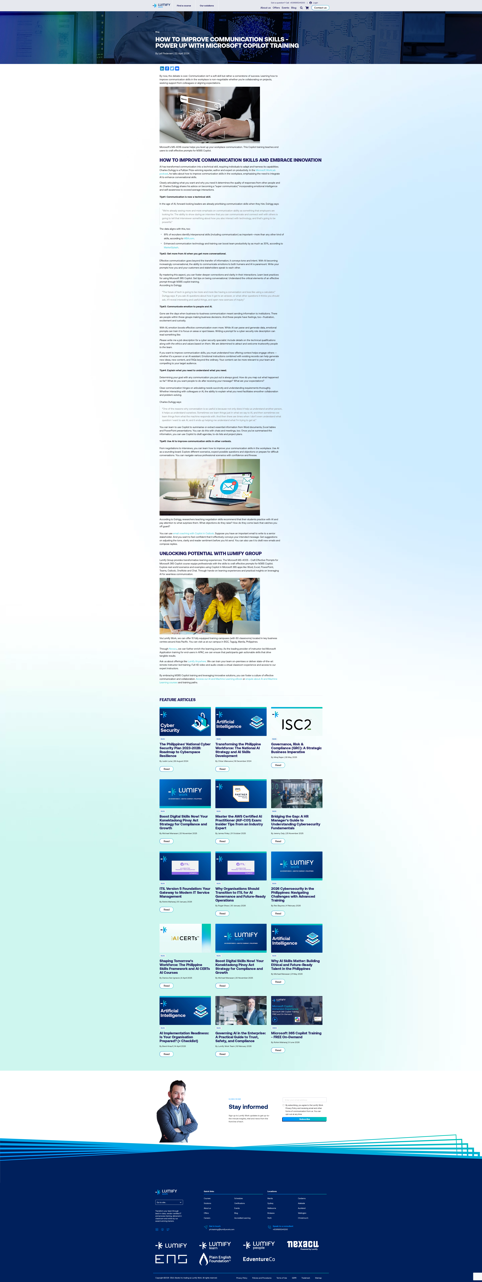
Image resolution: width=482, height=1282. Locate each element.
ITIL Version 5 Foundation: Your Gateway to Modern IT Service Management (185, 892)
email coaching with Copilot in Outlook (193, 533)
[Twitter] (167, 1229)
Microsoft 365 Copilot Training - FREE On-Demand (296, 1035)
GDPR (294, 1278)
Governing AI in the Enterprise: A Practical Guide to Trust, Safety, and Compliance (240, 1037)
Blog (293, 7)
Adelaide (301, 1203)
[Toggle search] (301, 7)
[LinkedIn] (156, 1229)
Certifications (239, 1203)
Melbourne (271, 1208)
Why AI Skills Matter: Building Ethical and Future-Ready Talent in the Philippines (295, 965)
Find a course (184, 5)
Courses (207, 1198)
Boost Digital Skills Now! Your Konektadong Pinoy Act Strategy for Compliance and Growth (184, 822)
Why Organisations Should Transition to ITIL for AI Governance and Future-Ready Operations (240, 894)
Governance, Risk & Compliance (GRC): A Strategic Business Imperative (296, 748)
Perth (269, 1218)
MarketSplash (171, 247)
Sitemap (318, 1278)
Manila (270, 1198)
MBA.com (189, 238)
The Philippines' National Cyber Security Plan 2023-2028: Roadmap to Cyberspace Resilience (185, 750)
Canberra (302, 1198)
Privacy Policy (241, 1278)
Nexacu (173, 648)
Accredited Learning (242, 1218)
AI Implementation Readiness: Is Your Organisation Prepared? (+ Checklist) (184, 1037)
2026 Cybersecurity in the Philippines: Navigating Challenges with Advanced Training (293, 894)
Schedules (238, 1198)
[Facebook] (162, 1229)
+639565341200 (298, 2)
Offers (276, 7)
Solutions (207, 1203)
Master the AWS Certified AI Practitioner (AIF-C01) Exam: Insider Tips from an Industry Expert (239, 822)
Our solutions (207, 5)
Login (315, 2)
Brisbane (271, 1213)
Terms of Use (282, 1278)
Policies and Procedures (262, 1278)
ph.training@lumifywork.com (221, 1229)
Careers (207, 1218)
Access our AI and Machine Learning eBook (219, 678)
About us (265, 7)
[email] (177, 69)
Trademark (306, 1278)
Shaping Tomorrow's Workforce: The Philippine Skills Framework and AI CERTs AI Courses (185, 967)
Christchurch (303, 1218)
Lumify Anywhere (197, 661)
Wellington (302, 1213)
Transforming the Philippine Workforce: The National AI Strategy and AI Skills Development (238, 750)
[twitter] (172, 69)
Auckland (301, 1208)
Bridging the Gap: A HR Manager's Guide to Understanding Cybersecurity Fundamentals (295, 822)
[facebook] (167, 69)
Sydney (270, 1203)
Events (285, 7)
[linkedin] (162, 69)
